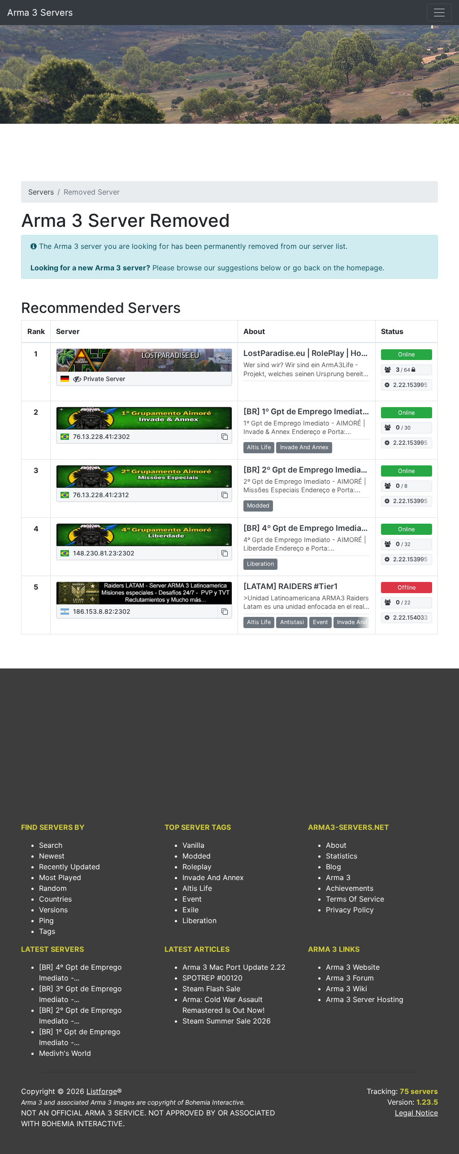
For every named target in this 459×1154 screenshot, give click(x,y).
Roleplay (197, 866)
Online (406, 354)
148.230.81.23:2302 (102, 553)
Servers (41, 191)
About (336, 845)
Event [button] (320, 622)
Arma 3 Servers (40, 12)
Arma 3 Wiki (346, 988)
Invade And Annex (213, 877)
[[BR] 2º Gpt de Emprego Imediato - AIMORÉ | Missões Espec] (144, 476)
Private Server (103, 378)
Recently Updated (69, 866)
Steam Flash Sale (211, 988)
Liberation (199, 920)
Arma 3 (338, 877)
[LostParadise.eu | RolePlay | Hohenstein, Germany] (144, 360)
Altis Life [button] (259, 447)
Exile (190, 909)
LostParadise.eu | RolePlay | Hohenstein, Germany (338, 353)
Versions (53, 909)
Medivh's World (65, 1053)
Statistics (341, 855)
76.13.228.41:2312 (100, 495)
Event (192, 898)
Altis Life (197, 888)
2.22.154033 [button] (410, 617)
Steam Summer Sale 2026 (226, 1020)
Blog (333, 866)
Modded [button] (258, 505)
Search (50, 845)
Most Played (60, 877)
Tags (47, 931)
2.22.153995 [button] (410, 385)
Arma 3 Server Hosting (364, 999)
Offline (407, 587)
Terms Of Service (355, 898)
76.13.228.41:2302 (100, 436)
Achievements (349, 888)
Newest (52, 855)
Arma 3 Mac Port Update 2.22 (234, 967)
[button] (224, 436)
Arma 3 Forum (350, 977)
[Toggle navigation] (439, 13)
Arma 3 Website (353, 967)
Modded (196, 855)
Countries (55, 898)
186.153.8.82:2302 (100, 611)
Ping (46, 920)
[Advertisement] (229, 155)
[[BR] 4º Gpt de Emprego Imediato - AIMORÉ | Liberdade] (144, 535)
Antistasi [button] (292, 622)
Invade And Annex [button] (304, 447)
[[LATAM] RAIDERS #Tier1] (144, 593)
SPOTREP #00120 (212, 977)
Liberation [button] (260, 563)
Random (53, 888)
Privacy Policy (350, 909)
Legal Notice (416, 1112)
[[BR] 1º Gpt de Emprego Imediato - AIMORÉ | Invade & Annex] (144, 418)
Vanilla (193, 845)
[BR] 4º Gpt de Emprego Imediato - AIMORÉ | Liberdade (347, 528)
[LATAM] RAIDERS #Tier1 (290, 586)
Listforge (102, 1091)
